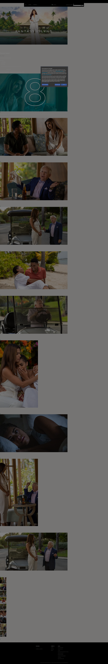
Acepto (64, 84)
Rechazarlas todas (57, 84)
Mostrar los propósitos (45, 84)
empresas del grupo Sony (48, 74)
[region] (54, 76)
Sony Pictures (44, 74)
